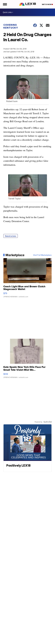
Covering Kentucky (10, 26)
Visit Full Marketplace (42, 255)
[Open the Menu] (4, 4)
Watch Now (47, 4)
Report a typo (10, 236)
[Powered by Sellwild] (47, 422)
